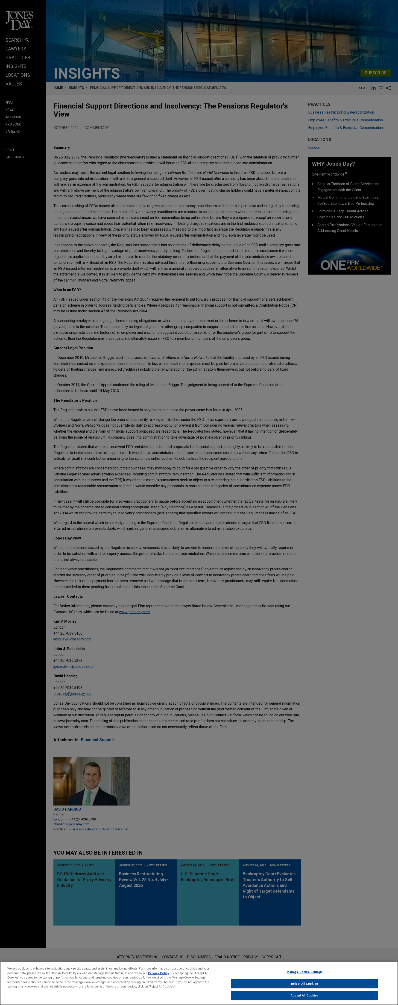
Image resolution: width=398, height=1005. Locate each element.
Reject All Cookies (304, 983)
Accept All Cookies (304, 995)
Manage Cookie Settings (304, 972)
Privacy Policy (158, 973)
